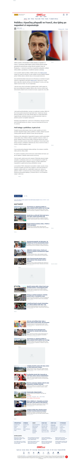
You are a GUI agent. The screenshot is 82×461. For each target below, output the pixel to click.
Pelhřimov (16, 426)
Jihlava (45, 16)
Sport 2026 (53, 423)
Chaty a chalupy (42, 396)
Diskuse (61, 29)
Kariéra (55, 449)
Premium (16, 14)
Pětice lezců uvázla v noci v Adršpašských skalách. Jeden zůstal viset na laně (19, 438)
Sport (29, 18)
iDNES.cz (41, 447)
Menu (67, 15)
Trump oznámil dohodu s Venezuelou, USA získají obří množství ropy (47, 438)
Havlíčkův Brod (17, 424)
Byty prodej (34, 396)
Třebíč (15, 430)
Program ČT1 (62, 427)
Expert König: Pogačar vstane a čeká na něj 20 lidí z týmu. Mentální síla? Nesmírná (33, 442)
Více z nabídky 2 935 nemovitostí (33, 398)
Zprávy (37, 16)
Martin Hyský (44, 72)
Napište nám (19, 449)
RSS (33, 453)
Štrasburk (41, 199)
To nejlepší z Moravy (53, 18)
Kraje (41, 16)
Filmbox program (63, 431)
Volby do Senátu (45, 424)
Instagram (48, 453)
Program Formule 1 (54, 428)
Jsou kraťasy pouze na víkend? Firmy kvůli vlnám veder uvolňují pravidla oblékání (20, 442)
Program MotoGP (54, 429)
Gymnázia (25, 423)
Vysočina (22, 199)
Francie (29, 199)
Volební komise (44, 427)
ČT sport (61, 426)
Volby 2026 (44, 423)
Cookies (47, 449)
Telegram (58, 453)
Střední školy (17, 423)
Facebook (38, 453)
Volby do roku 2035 (45, 431)
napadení (26, 199)
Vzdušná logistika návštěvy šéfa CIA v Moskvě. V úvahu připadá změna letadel (61, 442)
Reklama (27, 449)
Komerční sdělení (54, 263)
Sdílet (67, 29)
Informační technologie (34, 431)
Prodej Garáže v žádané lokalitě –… (35, 392)
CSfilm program (63, 430)
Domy (38, 396)
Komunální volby (44, 426)
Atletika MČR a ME (54, 427)
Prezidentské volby (45, 430)
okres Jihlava (19, 199)
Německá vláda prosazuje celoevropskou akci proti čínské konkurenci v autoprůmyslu (61, 438)
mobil (24, 453)
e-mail (29, 453)
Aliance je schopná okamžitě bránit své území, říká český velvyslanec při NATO (47, 442)
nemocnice (20, 200)
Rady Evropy (34, 80)
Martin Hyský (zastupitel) (35, 199)
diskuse (19, 196)
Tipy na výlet (37, 18)
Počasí (42, 18)
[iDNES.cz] (41, 15)
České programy (63, 424)
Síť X (43, 453)
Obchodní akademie (36, 424)
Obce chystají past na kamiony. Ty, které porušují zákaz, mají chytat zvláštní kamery (33, 438)
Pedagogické (34, 427)
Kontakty (23, 449)
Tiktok (53, 453)
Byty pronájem (29, 396)
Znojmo (46, 18)
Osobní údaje (34, 449)
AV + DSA (52, 449)
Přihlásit (64, 15)
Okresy (32, 18)
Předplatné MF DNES (61, 449)
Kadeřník (34, 432)
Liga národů (53, 431)
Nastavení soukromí (42, 449)
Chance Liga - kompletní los (53, 425)
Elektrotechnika (35, 426)
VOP (31, 449)
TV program (63, 423)
